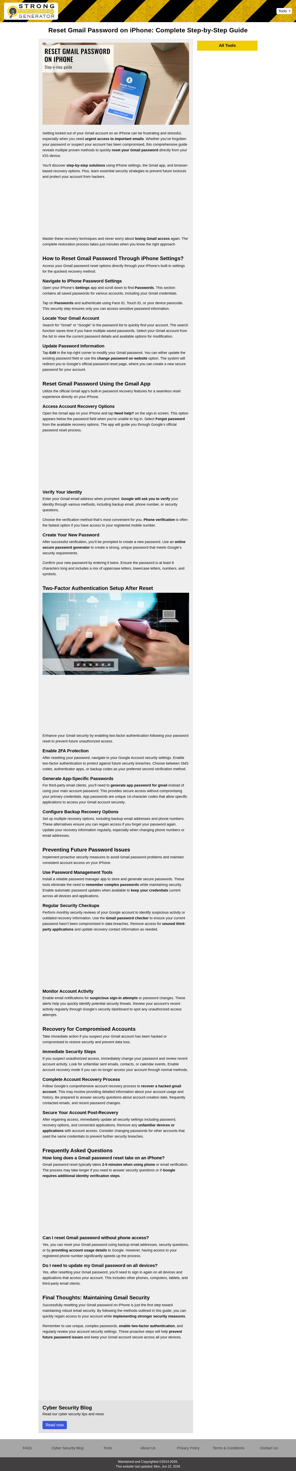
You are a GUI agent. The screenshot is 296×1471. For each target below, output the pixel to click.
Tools (107, 1448)
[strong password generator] (31, 11)
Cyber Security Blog (68, 1448)
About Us (148, 1448)
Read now (55, 1425)
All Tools (227, 45)
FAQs (27, 1448)
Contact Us (269, 1448)
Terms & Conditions (228, 1448)
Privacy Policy (188, 1448)
